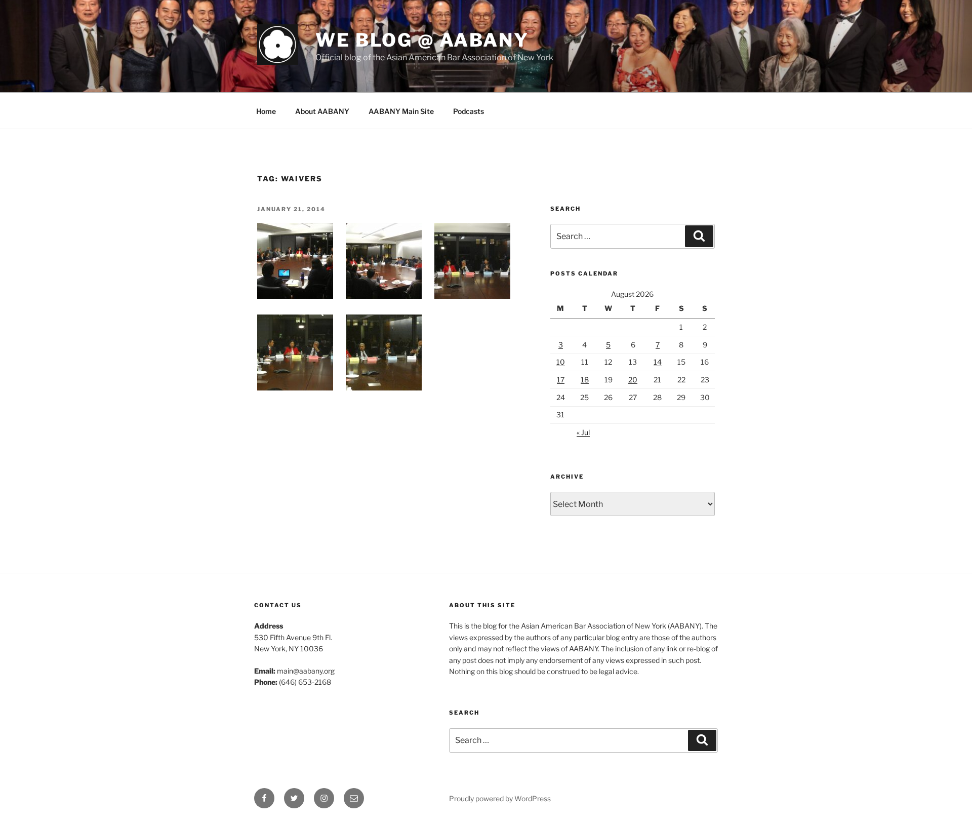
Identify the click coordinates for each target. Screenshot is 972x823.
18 (585, 379)
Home (266, 111)
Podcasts (468, 111)
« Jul (583, 432)
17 (560, 379)
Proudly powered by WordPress (500, 798)
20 (632, 379)
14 (658, 362)
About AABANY (322, 111)
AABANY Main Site (401, 111)
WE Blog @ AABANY (422, 40)
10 (560, 362)
